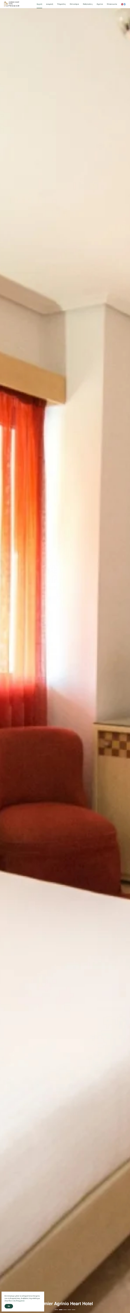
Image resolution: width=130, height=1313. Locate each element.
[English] (122, 4)
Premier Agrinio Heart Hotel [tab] (56, 1309)
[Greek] (125, 4)
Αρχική (39, 4)
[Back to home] (12, 4)
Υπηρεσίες (61, 4)
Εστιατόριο (74, 4)
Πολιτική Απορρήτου (17, 1301)
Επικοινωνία (112, 4)
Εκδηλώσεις (88, 4)
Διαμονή (49, 4)
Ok (9, 1306)
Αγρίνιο (100, 4)
